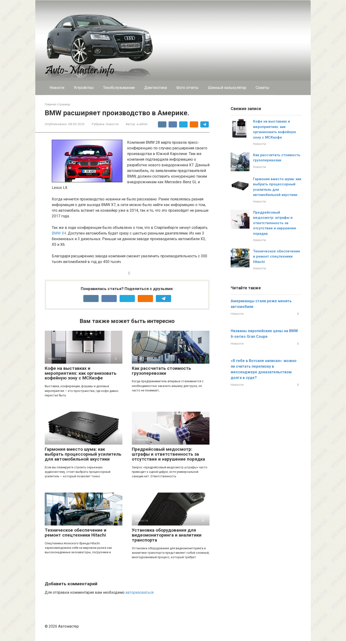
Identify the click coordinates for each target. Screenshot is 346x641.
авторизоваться (139, 592)
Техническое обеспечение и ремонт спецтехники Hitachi (75, 532)
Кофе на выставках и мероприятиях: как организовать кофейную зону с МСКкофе (81, 373)
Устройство (84, 87)
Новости (56, 87)
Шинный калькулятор (227, 87)
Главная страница (57, 104)
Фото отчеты (187, 87)
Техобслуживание (119, 87)
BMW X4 (59, 233)
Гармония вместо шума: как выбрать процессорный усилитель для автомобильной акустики (83, 454)
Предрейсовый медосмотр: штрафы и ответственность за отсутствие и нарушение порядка (168, 454)
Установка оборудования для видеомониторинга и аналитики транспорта (166, 535)
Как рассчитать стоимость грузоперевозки (161, 371)
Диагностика (155, 87)
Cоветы (262, 87)
